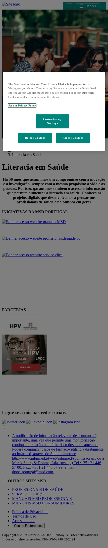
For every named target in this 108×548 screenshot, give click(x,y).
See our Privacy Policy (22, 105)
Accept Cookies (73, 137)
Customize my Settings (52, 121)
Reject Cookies (35, 137)
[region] (54, 111)
